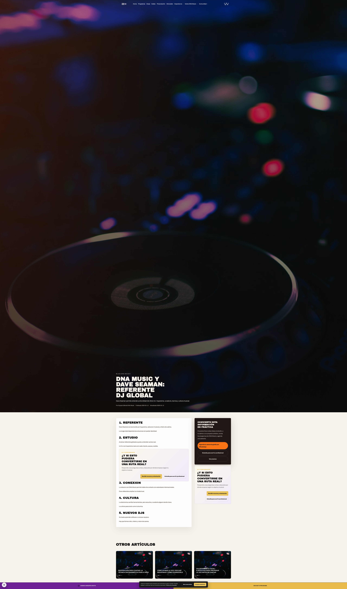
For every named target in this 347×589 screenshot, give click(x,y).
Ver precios (213, 459)
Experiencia (178, 4)
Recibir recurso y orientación (151, 476)
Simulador (170, 4)
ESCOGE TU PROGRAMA (260, 585)
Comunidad (203, 4)
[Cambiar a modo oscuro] (4, 585)
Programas (141, 4)
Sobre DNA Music (190, 4)
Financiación (161, 4)
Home (135, 4)
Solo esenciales (187, 584)
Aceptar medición (200, 584)
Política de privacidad (171, 585)
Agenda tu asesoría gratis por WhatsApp (209, 446)
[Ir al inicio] (226, 4)
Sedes (153, 4)
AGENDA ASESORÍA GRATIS (88, 585)
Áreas (148, 4)
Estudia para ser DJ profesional (174, 476)
